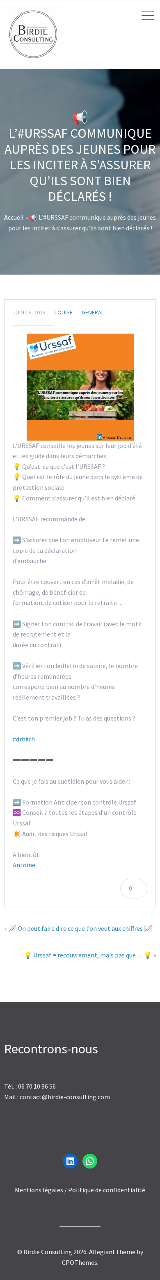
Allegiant (102, 1252)
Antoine (24, 865)
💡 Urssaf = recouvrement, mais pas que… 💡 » (90, 955)
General (93, 312)
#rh (30, 739)
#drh (19, 739)
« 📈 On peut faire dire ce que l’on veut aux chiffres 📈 (78, 928)
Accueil (14, 217)
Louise (64, 312)
